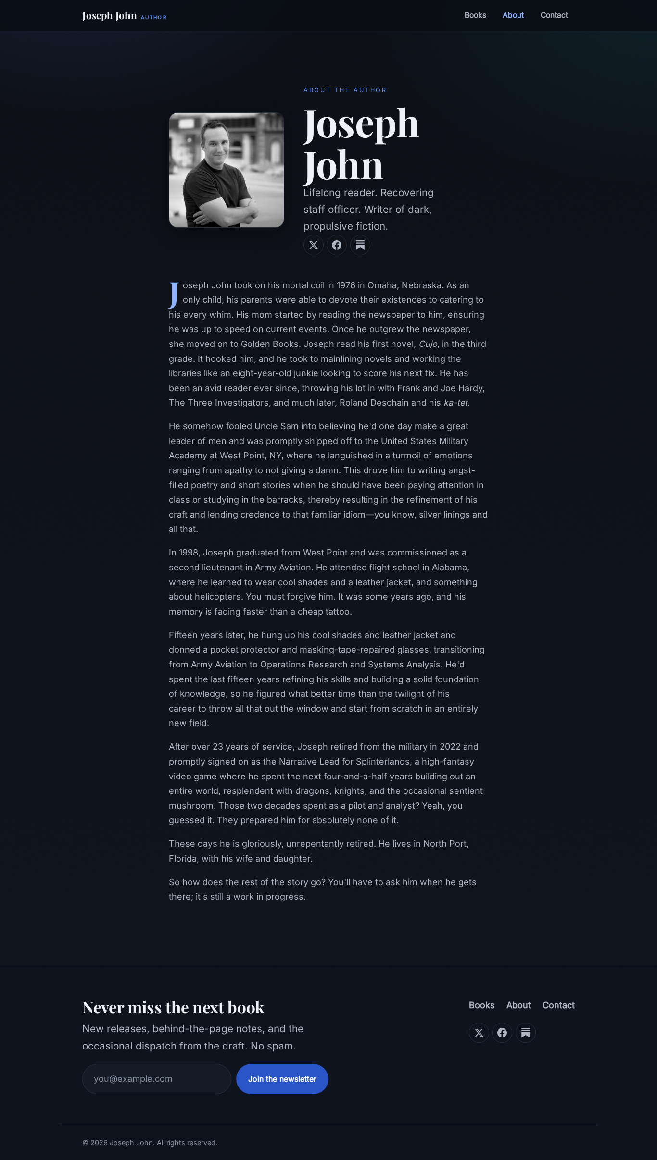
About (513, 15)
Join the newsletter (282, 1079)
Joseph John (124, 15)
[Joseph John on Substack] (360, 245)
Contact (554, 15)
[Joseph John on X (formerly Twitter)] (313, 245)
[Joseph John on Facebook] (337, 245)
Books (475, 15)
